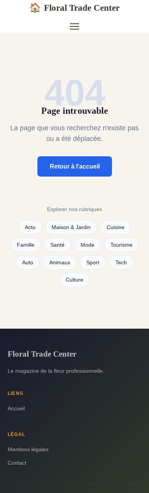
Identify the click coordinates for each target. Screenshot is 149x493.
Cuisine (116, 227)
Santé (57, 245)
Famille (25, 245)
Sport (92, 262)
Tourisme (121, 245)
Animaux (59, 262)
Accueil (16, 408)
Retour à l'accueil (75, 166)
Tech (121, 262)
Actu (30, 227)
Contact (17, 463)
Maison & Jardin (71, 227)
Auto (27, 262)
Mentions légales (28, 449)
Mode (87, 245)
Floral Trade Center (74, 8)
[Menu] (74, 26)
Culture (74, 280)
